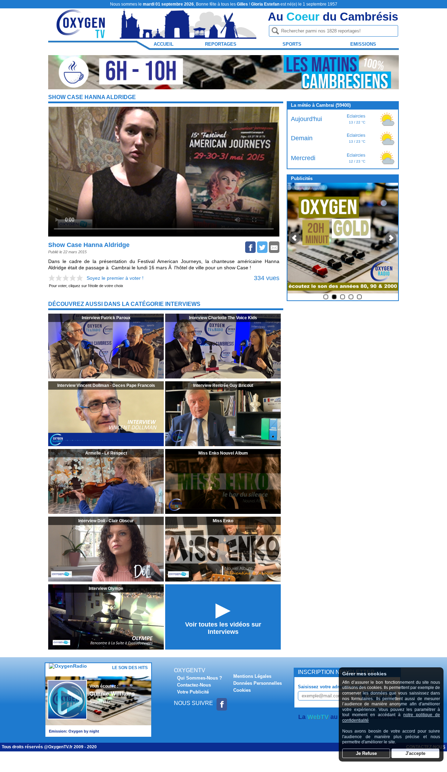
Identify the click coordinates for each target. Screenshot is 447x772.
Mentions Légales (252, 676)
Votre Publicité (193, 692)
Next (390, 237)
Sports (292, 44)
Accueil (164, 44)
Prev (294, 237)
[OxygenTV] (81, 35)
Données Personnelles (257, 683)
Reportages (220, 44)
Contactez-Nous (194, 685)
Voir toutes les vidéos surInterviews (223, 628)
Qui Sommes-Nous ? (199, 678)
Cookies (242, 690)
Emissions (363, 44)
